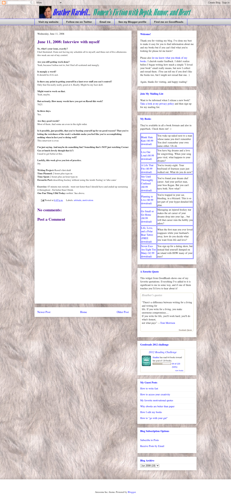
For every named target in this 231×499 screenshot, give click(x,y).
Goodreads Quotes (185, 330)
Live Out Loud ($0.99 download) (147, 155)
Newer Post (43, 312)
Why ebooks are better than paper (157, 406)
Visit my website (48, 21)
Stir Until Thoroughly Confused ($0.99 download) (147, 183)
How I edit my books (151, 412)
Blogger (132, 492)
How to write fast (149, 388)
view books (179, 370)
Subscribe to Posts (149, 440)
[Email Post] (42, 200)
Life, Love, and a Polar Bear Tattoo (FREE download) (147, 234)
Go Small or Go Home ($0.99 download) (147, 216)
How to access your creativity (155, 394)
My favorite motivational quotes (156, 400)
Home (83, 312)
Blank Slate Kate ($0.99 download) (147, 140)
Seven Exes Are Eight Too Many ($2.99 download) (148, 251)
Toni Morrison (167, 323)
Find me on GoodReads (168, 21)
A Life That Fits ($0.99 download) (147, 168)
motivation (87, 200)
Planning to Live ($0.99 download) (147, 200)
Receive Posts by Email (152, 446)
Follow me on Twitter (79, 21)
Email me (105, 21)
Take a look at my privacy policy (157, 103)
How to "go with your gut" (154, 418)
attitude (77, 200)
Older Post (123, 312)
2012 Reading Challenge (163, 352)
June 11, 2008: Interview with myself (68, 42)
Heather (156, 357)
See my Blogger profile (132, 21)
